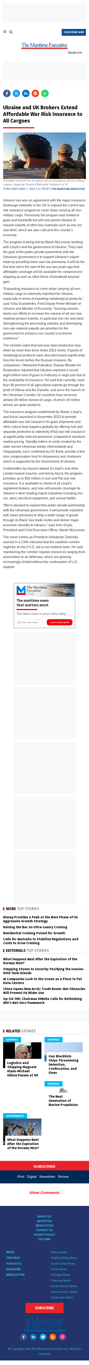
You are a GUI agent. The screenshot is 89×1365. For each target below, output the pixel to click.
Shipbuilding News (64, 1258)
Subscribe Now (59, 622)
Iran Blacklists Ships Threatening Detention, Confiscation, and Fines (63, 1064)
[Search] (11, 32)
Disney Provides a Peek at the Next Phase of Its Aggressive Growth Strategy (40, 919)
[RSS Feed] (52, 1337)
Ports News (59, 1269)
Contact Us (44, 1230)
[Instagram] (62, 1337)
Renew (63, 1176)
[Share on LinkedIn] (26, 93)
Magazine (13, 1269)
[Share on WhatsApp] (45, 93)
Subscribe (44, 1308)
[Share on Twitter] (16, 93)
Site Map (44, 1239)
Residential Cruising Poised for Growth (34, 933)
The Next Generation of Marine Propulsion (63, 1101)
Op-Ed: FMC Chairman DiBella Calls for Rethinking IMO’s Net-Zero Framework (42, 1001)
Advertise (44, 1221)
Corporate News (62, 1297)
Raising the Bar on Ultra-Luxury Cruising (35, 927)
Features (13, 1258)
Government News (64, 1286)
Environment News (64, 1292)
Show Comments (44, 1193)
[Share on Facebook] (7, 93)
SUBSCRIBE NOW (74, 32)
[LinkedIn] (33, 1337)
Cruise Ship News (63, 1263)
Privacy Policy (44, 1234)
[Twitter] (43, 1337)
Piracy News (59, 1252)
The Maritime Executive (68, 188)
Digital (32, 1176)
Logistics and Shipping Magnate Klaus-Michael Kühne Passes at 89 (22, 1069)
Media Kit (75, 52)
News (10, 1252)
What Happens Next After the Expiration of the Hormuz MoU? (23, 1144)
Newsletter (47, 1176)
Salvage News (60, 1275)
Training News (61, 1280)
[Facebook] (23, 1337)
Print (20, 1176)
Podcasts (14, 1263)
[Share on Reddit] (35, 93)
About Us (44, 1216)
